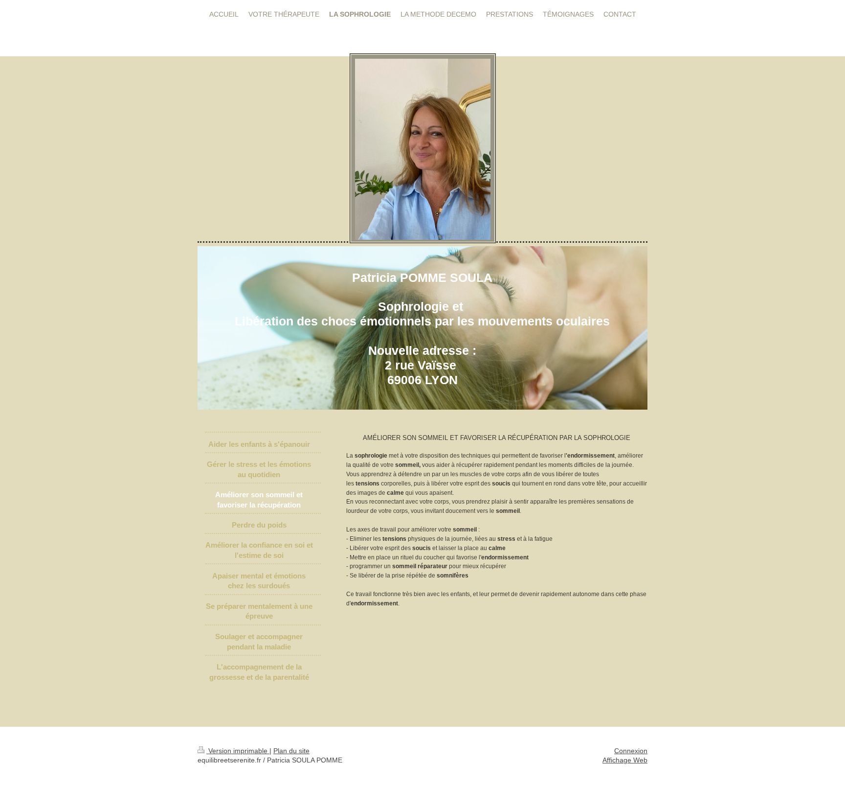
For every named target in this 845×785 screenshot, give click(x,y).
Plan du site (291, 751)
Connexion (630, 751)
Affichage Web (624, 760)
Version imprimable (237, 751)
